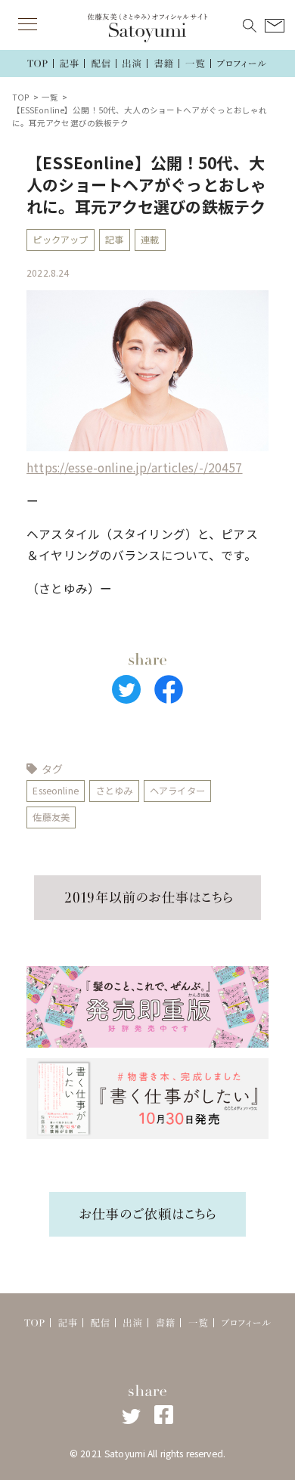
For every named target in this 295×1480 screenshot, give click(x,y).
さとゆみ (114, 790)
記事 (114, 239)
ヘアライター (177, 790)
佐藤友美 (51, 817)
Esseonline (55, 790)
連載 (150, 239)
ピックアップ (60, 239)
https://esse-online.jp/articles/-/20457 (134, 467)
